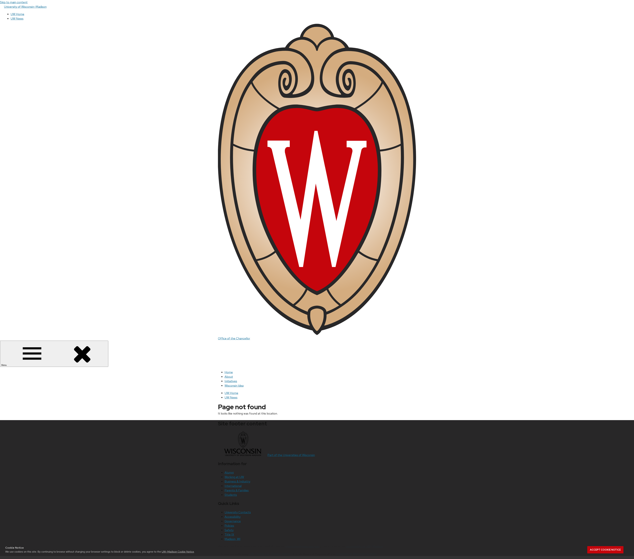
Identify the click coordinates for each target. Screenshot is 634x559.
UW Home (17, 14)
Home (229, 372)
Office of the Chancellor (234, 338)
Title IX (229, 534)
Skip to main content (14, 2)
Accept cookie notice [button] (605, 549)
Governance (233, 521)
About (229, 377)
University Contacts (238, 512)
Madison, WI (232, 539)
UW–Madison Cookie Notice (178, 551)
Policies (229, 525)
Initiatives (231, 381)
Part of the (291, 455)
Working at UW (234, 477)
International (233, 486)
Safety (229, 530)
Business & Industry (237, 481)
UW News (17, 18)
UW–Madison (25, 7)
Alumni (229, 472)
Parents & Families (237, 490)
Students (231, 495)
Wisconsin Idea (234, 385)
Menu (4, 365)
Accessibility (233, 517)
